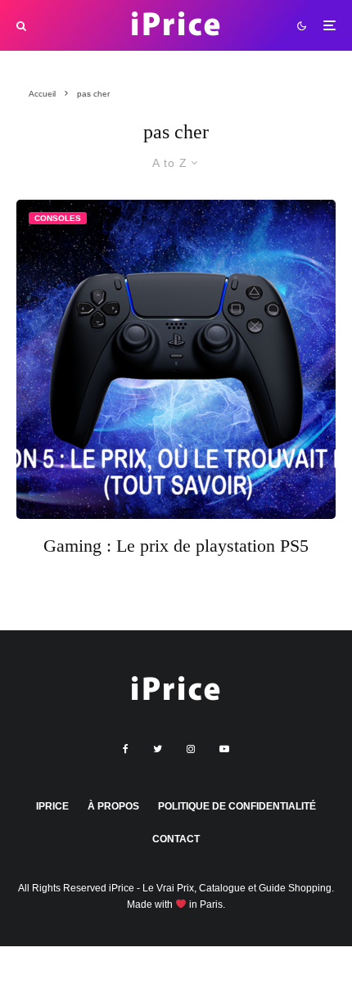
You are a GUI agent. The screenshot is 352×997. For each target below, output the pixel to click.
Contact (176, 839)
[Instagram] (190, 749)
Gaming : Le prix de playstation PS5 (176, 545)
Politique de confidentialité (237, 806)
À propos (113, 806)
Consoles (57, 218)
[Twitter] (157, 749)
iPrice (52, 806)
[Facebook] (126, 749)
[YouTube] (224, 749)
